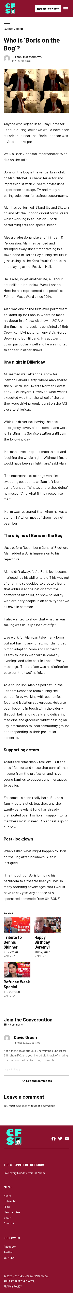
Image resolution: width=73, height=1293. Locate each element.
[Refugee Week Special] (17, 969)
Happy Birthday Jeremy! (42, 942)
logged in (24, 1105)
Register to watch (48, 8)
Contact (9, 1223)
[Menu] (66, 9)
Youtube (9, 1257)
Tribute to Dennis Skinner (13, 942)
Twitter (8, 1252)
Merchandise (12, 1212)
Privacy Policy (13, 1286)
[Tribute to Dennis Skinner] (17, 925)
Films (7, 1206)
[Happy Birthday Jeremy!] (47, 925)
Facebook (10, 1246)
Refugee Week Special (17, 984)
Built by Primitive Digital (19, 1281)
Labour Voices (13, 29)
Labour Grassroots (28, 57)
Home (7, 1195)
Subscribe (10, 1201)
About (8, 1218)
